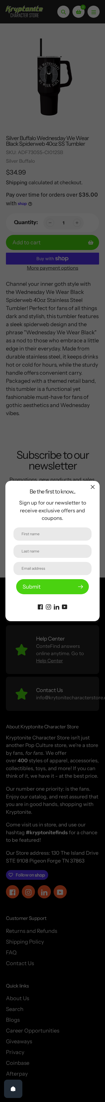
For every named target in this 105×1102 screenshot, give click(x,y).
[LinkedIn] (56, 606)
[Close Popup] (92, 487)
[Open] (13, 1089)
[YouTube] (64, 606)
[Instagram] (48, 606)
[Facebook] (40, 606)
